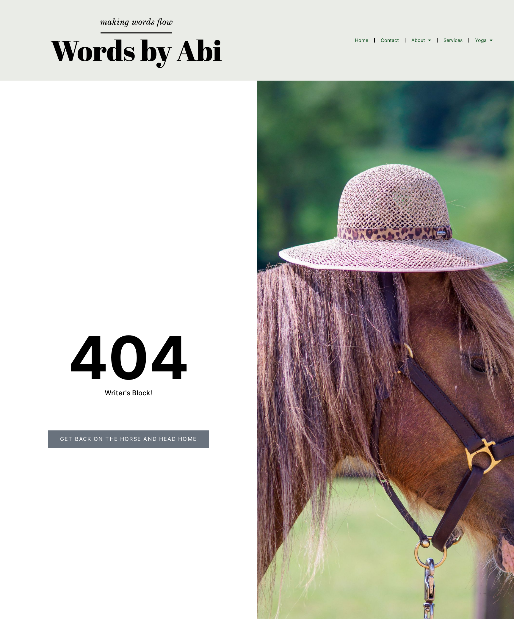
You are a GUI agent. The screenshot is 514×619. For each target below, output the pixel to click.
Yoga (481, 40)
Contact (390, 40)
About (418, 40)
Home (361, 40)
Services (453, 40)
